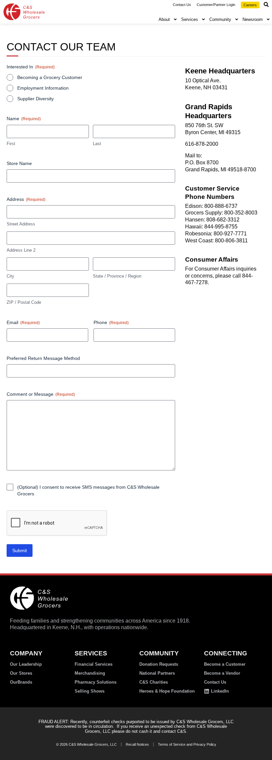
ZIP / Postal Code (24, 302)
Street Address (21, 223)
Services (189, 19)
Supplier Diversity (35, 98)
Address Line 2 (21, 250)
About (164, 19)
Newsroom (252, 19)
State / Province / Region (117, 276)
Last (97, 143)
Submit (19, 550)
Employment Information (43, 88)
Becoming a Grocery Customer (49, 77)
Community (220, 19)
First (11, 143)
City (10, 276)
